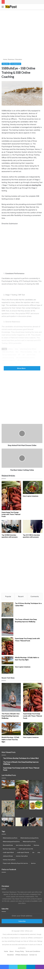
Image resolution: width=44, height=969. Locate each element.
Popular (8, 596)
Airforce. (10, 349)
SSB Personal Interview (8, 360)
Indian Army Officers (8, 352)
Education (18, 59)
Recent (20, 596)
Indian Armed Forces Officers (28, 349)
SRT (19, 354)
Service (33, 863)
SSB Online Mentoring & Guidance (25, 357)
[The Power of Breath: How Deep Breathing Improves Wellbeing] (7, 627)
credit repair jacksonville (25, 849)
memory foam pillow (22, 856)
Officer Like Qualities (26, 352)
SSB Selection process (21, 363)
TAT (31, 363)
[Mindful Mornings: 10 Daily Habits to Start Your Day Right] (7, 660)
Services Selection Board (9, 354)
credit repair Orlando (23, 852)
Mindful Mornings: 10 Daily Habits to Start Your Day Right (10, 739)
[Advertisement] (22, 34)
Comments (35, 596)
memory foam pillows (9, 859)
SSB (23, 354)
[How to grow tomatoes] (32, 487)
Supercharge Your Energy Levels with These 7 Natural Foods (11, 514)
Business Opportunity (9, 849)
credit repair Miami (8, 852)
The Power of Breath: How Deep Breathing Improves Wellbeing (11, 716)
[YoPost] (13, 6)
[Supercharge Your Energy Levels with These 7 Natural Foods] (11, 495)
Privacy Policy (19, 951)
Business (11, 59)
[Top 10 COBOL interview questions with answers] (32, 526)
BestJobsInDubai (8, 845)
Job (33, 852)
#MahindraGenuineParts (10, 838)
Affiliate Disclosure (21, 955)
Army (16, 349)
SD (39, 352)
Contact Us (33, 955)
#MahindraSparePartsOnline (11, 841)
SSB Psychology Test (23, 360)
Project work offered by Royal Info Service (15, 863)
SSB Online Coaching (8, 357)
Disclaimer (10, 955)
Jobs (38, 852)
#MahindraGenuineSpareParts (29, 838)
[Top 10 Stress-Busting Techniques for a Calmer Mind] (7, 609)
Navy (17, 352)
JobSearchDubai (8, 856)
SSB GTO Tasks (31, 354)
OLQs (35, 352)
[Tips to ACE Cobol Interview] (35, 822)
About (12, 951)
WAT (35, 363)
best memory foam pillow (23, 845)
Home (5, 59)
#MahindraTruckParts (29, 841)
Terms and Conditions (33, 951)
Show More (21, 368)
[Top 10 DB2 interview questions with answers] (11, 526)
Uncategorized (15, 64)
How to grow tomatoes (30, 496)
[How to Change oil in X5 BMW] (35, 804)
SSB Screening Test (7, 363)
